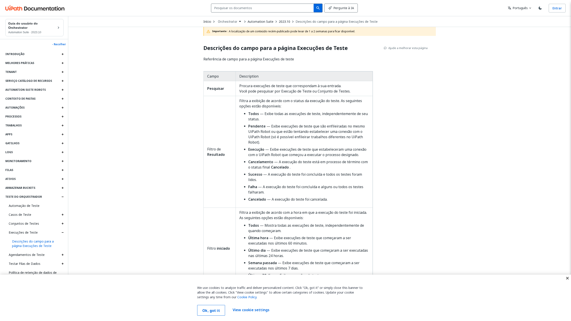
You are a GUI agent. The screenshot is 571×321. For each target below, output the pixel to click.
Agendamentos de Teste (27, 254)
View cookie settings (251, 310)
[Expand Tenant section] (62, 72)
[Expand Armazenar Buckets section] (62, 188)
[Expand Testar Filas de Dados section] (62, 264)
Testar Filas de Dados (24, 263)
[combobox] (263, 8)
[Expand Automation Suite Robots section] (62, 90)
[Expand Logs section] (62, 152)
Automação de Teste (24, 205)
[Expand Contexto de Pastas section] (62, 99)
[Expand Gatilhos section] (62, 143)
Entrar (557, 8)
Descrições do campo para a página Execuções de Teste (337, 21)
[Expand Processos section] (62, 117)
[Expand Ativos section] (62, 179)
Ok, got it (211, 310)
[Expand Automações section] (62, 108)
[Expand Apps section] (62, 134)
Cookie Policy (247, 297)
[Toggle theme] (540, 8)
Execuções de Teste (23, 232)
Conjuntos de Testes (24, 223)
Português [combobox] (518, 8)
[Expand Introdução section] (62, 54)
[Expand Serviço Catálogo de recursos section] (62, 81)
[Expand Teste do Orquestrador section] (62, 197)
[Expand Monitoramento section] (62, 161)
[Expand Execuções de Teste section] (62, 232)
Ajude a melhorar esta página (408, 48)
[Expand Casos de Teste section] (62, 215)
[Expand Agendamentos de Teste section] (62, 255)
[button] (36, 243)
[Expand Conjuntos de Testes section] (62, 224)
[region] (285, 298)
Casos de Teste (20, 214)
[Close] (567, 278)
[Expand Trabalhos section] (62, 125)
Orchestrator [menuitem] (227, 21)
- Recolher (59, 44)
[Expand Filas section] (62, 170)
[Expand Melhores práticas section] (62, 63)
